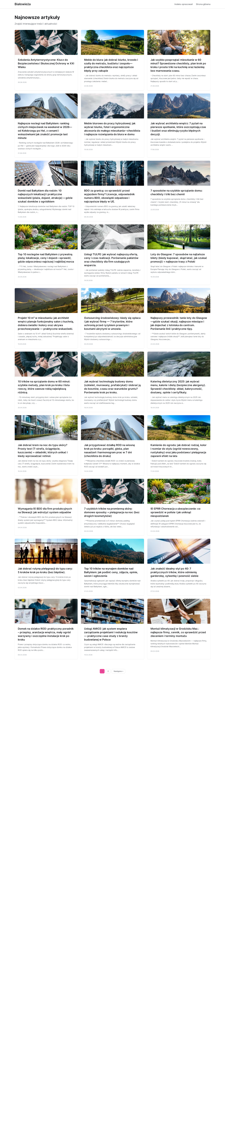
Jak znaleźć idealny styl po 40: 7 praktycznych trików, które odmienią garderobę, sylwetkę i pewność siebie (174, 572)
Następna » (118, 671)
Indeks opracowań (183, 4)
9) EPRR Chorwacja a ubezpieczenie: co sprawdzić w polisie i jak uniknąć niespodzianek (175, 512)
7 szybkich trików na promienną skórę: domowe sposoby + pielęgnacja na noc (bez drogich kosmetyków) (111, 512)
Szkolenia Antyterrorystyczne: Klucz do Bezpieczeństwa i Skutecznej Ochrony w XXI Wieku (46, 63)
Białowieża (23, 4)
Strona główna (203, 4)
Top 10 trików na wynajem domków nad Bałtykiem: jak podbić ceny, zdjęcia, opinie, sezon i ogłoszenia (111, 572)
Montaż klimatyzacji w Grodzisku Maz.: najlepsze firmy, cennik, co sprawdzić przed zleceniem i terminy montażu (178, 632)
